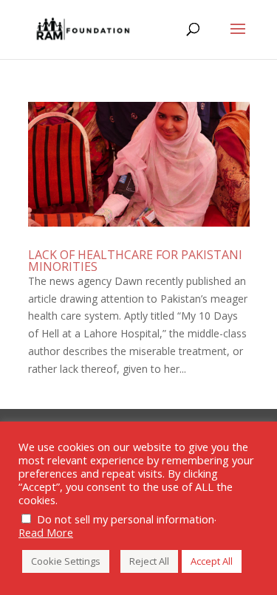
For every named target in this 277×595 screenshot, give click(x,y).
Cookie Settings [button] (65, 561)
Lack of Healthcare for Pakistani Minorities (135, 261)
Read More (45, 532)
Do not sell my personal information (125, 519)
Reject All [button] (149, 561)
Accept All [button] (212, 561)
